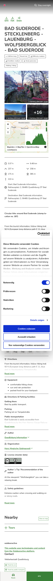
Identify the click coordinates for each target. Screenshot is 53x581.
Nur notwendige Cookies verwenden (27, 345)
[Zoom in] (8, 124)
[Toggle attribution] (45, 147)
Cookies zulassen (26, 328)
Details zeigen (37, 320)
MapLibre (11, 147)
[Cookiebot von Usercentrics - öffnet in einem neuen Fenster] (38, 234)
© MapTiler (20, 147)
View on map (43, 519)
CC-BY (46, 101)
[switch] (46, 291)
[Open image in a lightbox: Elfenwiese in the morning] (15, 112)
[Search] (35, 5)
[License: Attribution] (13, 463)
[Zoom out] (8, 128)
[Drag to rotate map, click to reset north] (8, 132)
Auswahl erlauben (26, 337)
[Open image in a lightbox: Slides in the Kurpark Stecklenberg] (38, 112)
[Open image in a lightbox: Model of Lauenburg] (26, 87)
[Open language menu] (4, 5)
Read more (10, 373)
